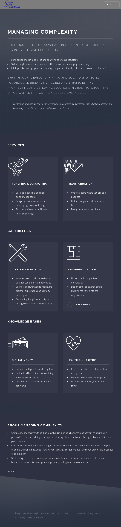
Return (11, 471)
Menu (110, 4)
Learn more (82, 304)
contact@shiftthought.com (87, 513)
